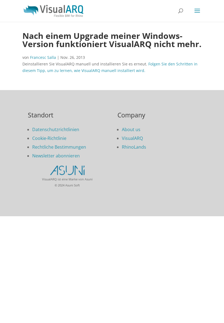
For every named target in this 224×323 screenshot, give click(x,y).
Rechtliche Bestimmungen (59, 147)
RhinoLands (134, 147)
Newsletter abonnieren (56, 156)
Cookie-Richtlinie (49, 138)
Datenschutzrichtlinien (55, 129)
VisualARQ (132, 138)
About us (131, 129)
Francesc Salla (43, 57)
